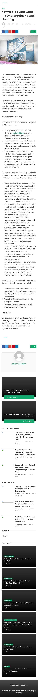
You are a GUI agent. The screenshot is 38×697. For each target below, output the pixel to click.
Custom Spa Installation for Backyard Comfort (18, 560)
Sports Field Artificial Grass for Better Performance (18, 648)
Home (3, 8)
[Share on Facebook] (3, 31)
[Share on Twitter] (6, 31)
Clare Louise (21, 509)
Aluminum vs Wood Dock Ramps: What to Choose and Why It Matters (24, 504)
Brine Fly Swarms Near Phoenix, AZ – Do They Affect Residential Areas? (25, 452)
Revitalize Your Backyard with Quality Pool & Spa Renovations (24, 519)
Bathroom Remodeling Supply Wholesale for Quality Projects (19, 604)
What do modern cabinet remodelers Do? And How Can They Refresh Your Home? (18, 625)
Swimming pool (8, 556)
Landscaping (8, 644)
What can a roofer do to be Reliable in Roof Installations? (18, 670)
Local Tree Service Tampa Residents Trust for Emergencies (25, 488)
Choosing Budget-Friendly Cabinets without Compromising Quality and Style (25, 468)
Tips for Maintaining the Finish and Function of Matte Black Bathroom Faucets (24, 435)
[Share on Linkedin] (16, 31)
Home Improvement (10, 620)
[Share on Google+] (9, 31)
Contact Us (14, 685)
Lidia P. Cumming (22, 457)
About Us (24, 685)
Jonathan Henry (14, 24)
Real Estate (8, 578)
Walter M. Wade (21, 442)
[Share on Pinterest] (13, 31)
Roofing (6, 666)
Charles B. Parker (23, 493)
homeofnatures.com (23, 691)
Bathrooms (7, 600)
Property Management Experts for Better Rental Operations (16, 582)
